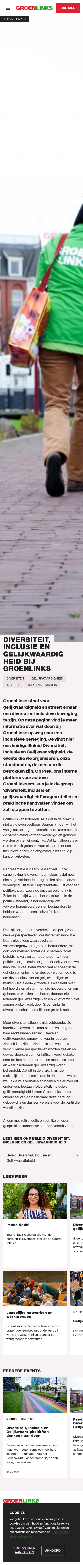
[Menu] (8, 8)
